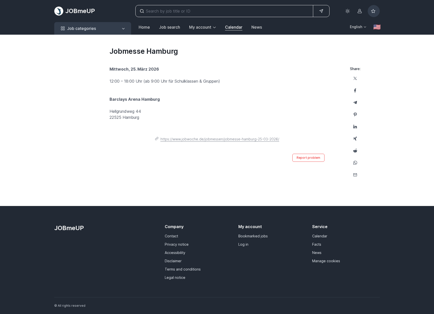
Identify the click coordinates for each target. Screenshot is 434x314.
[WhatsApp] (355, 163)
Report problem (308, 158)
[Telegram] (355, 102)
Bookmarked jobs (253, 236)
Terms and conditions (183, 269)
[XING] (355, 139)
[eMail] (355, 175)
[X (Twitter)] (355, 78)
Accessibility (175, 252)
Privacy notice (177, 244)
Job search (169, 27)
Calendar (233, 27)
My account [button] (200, 27)
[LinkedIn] (355, 127)
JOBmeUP (80, 11)
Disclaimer (173, 261)
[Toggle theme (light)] (348, 11)
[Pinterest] (355, 115)
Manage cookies (326, 261)
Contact (171, 236)
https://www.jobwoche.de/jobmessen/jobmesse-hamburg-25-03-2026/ (219, 139)
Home (144, 27)
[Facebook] (355, 90)
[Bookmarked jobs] (374, 11)
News (256, 27)
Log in (243, 244)
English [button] (356, 27)
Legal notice (175, 277)
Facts (316, 244)
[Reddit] (355, 151)
